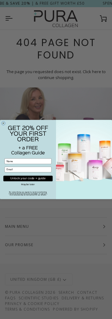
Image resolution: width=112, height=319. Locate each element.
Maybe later (28, 184)
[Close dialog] (3, 123)
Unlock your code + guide (28, 178)
